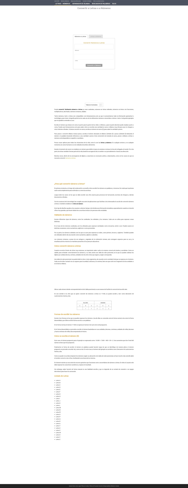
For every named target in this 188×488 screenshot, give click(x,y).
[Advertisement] (94, 22)
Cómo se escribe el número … (99, 1)
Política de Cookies (85, 486)
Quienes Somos (72, 486)
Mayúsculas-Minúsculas (76, 1)
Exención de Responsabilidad (104, 486)
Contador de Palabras (87, 1)
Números (77, 50)
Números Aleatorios (65, 1)
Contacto (117, 486)
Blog (114, 4)
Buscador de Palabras (101, 4)
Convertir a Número (94, 65)
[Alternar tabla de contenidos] (100, 105)
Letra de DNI (56, 1)
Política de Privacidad (94, 486)
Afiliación (113, 486)
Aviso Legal (78, 486)
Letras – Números (62, 4)
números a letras (70, 158)
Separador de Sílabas (81, 4)
